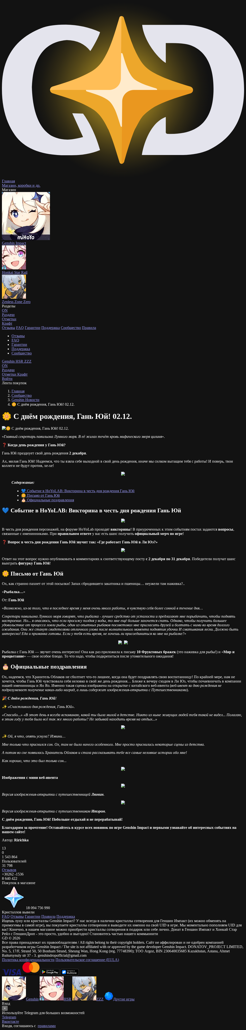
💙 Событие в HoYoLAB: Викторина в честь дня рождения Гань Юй (78, 491)
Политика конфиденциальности (28, 960)
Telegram (9, 1017)
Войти (7, 379)
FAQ (20, 328)
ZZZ (27, 361)
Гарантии (32, 328)
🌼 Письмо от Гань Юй (40, 495)
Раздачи (8, 368)
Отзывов (9, 870)
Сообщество (71, 328)
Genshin (9, 361)
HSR (20, 361)
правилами (47, 1026)
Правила (89, 328)
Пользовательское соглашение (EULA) (87, 960)
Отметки (9, 374)
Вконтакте (10, 1021)
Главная (18, 391)
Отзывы (8, 328)
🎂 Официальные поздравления (47, 500)
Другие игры (124, 999)
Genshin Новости (25, 400)
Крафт (7, 323)
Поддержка (50, 328)
